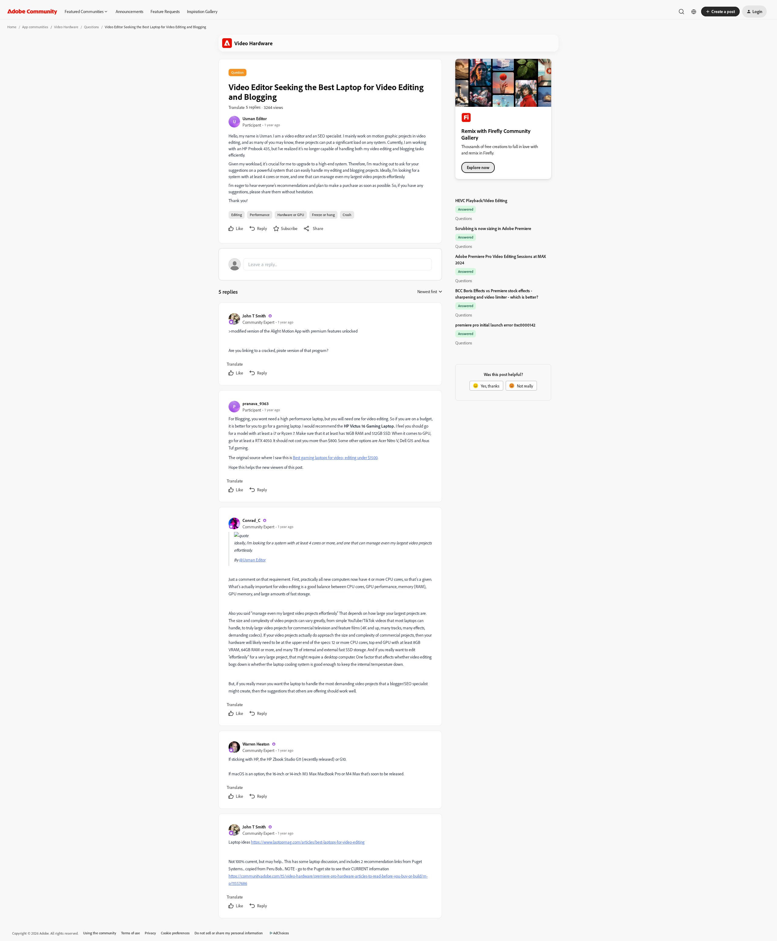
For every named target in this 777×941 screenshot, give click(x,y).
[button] (720, 11)
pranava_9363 (256, 403)
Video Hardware (66, 27)
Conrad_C (251, 520)
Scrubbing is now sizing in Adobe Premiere (493, 228)
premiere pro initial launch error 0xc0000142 (495, 324)
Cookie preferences (175, 933)
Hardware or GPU (290, 214)
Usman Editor (255, 118)
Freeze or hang (323, 214)
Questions (91, 27)
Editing (236, 214)
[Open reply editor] (330, 264)
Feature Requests (165, 11)
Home (11, 27)
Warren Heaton (256, 743)
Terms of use (130, 933)
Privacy (150, 933)
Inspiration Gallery (202, 11)
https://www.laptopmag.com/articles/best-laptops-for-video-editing (308, 842)
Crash (347, 214)
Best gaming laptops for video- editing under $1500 (335, 457)
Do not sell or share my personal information (229, 933)
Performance (260, 214)
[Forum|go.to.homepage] (32, 11)
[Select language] (694, 11)
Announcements (129, 11)
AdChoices (281, 933)
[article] (330, 345)
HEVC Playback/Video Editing (481, 200)
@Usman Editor (252, 559)
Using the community (99, 933)
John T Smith (254, 315)
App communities (35, 27)
